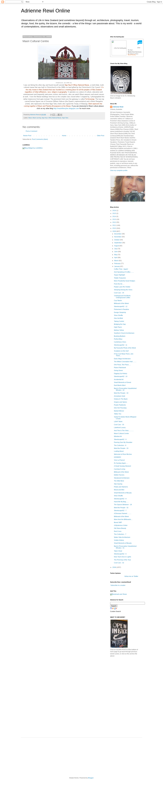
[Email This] (51, 114)
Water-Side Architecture (122, 537)
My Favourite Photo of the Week (125, 348)
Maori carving (37, 118)
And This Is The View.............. (124, 430)
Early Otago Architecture (122, 359)
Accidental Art (118, 379)
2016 (114, 210)
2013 (114, 219)
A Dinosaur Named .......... (122, 513)
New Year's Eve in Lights (122, 557)
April (116, 257)
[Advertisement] (129, 677)
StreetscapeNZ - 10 (120, 376)
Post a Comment (31, 131)
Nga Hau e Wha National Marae (51, 118)
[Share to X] (56, 114)
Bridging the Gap (120, 324)
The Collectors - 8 (120, 445)
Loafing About (119, 451)
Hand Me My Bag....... (121, 502)
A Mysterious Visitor (120, 525)
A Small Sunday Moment (122, 466)
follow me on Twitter (131, 576)
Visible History (119, 540)
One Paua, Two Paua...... (122, 365)
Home (64, 136)
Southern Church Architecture (124, 333)
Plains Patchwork (120, 367)
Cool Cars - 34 (119, 293)
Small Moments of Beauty (123, 493)
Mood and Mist (119, 490)
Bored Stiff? (118, 522)
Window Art (118, 436)
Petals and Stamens (121, 487)
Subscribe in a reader (118, 585)
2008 (114, 567)
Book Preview (132, 55)
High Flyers (118, 327)
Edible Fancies (119, 475)
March (116, 260)
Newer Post (27, 136)
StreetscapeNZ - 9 (120, 439)
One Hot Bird (118, 318)
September (118, 243)
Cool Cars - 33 (119, 425)
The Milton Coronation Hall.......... (125, 362)
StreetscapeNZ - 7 (120, 510)
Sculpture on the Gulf (121, 351)
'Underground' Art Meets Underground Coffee (122, 296)
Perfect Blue (118, 339)
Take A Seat (118, 551)
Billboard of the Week (121, 303)
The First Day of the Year (122, 560)
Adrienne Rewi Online (45, 10)
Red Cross (117, 531)
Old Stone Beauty (120, 528)
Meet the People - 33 (121, 448)
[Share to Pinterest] (61, 114)
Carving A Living (119, 469)
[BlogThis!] (54, 114)
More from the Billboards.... (123, 519)
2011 (114, 225)
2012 (114, 222)
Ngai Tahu (65, 118)
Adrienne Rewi (118, 107)
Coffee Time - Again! (121, 269)
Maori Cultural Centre (121, 433)
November (118, 237)
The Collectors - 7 (120, 534)
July (115, 249)
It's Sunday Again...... (121, 463)
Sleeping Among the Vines (123, 290)
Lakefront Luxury (120, 427)
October (117, 240)
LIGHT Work (118, 421)
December (118, 234)
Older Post (100, 136)
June (116, 251)
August (116, 246)
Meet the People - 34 (121, 393)
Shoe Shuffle (118, 315)
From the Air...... (119, 284)
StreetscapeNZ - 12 (120, 306)
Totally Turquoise (120, 278)
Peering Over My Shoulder (123, 442)
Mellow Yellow (119, 330)
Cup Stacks (118, 300)
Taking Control (119, 321)
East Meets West (119, 385)
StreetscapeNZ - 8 (120, 499)
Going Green (118, 370)
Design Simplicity (120, 312)
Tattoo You (117, 414)
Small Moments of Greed (122, 382)
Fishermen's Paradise (121, 309)
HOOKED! (117, 457)
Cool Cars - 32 (119, 563)
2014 (114, 216)
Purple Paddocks (120, 405)
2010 (114, 228)
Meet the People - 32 (121, 508)
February (117, 263)
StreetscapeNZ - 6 (120, 554)
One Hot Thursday (120, 408)
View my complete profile (118, 170)
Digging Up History (120, 373)
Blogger (90, 778)
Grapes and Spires (120, 402)
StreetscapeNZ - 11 (120, 345)
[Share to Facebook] (58, 114)
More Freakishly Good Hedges (124, 281)
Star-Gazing (118, 484)
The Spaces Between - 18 (123, 504)
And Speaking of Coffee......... (124, 272)
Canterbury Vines (120, 342)
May (116, 255)
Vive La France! (119, 460)
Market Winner (119, 411)
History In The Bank (120, 399)
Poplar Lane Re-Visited (122, 287)
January (117, 266)
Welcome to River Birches (123, 454)
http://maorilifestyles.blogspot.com (66, 108)
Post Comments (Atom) (40, 139)
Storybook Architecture (122, 478)
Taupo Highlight (119, 275)
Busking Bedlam (119, 336)
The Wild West (119, 481)
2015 (114, 213)
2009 (114, 231)
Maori (30, 118)
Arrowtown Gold (119, 396)
